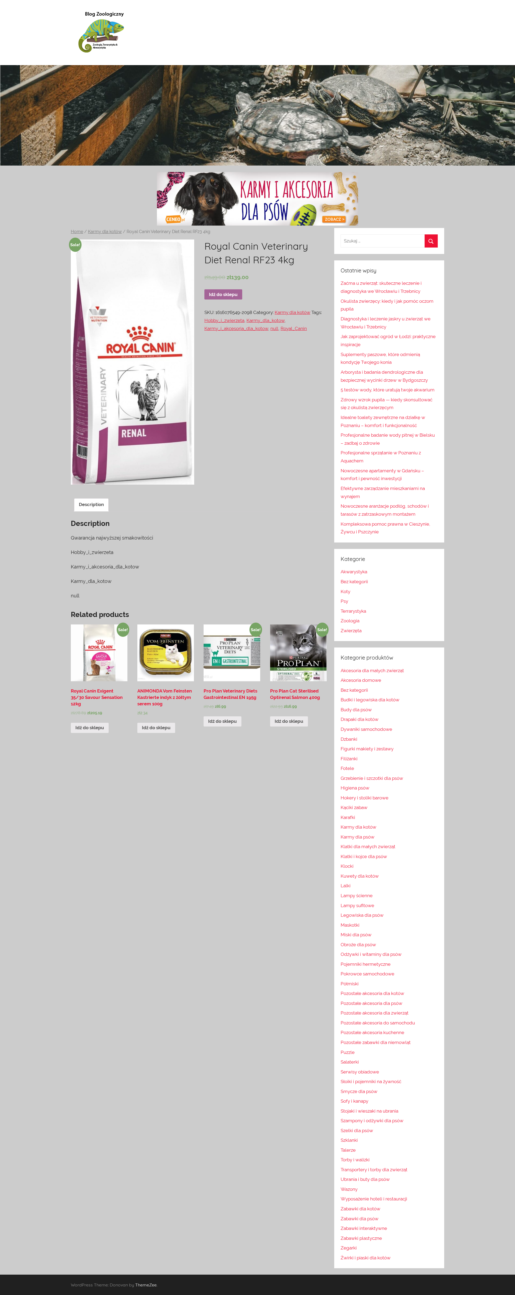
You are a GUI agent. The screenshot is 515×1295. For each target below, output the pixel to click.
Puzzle (348, 1052)
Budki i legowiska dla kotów (370, 699)
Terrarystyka (353, 611)
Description (91, 504)
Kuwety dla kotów (360, 876)
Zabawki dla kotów (360, 1208)
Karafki (348, 817)
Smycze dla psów (359, 1091)
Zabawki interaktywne (364, 1228)
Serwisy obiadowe (360, 1072)
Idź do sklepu (223, 294)
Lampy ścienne (357, 895)
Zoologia (350, 620)
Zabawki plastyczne (361, 1238)
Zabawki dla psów (359, 1218)
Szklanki (349, 1140)
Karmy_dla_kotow (266, 320)
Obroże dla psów (358, 944)
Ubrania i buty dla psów (365, 1179)
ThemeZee (146, 1284)
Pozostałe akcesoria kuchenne (372, 1032)
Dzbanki (349, 739)
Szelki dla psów (357, 1130)
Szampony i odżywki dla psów (372, 1120)
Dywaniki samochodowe (366, 729)
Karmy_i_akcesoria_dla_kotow (236, 328)
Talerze (348, 1150)
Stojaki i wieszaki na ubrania (369, 1111)
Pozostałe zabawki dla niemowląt (376, 1042)
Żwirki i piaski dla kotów (366, 1257)
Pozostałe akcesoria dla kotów (372, 993)
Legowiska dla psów (362, 915)
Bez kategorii (354, 581)
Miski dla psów (356, 934)
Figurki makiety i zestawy (367, 748)
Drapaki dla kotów (359, 719)
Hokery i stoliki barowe (364, 797)
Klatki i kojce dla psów (364, 856)
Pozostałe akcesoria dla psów (371, 1003)
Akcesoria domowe (361, 680)
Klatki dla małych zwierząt (368, 846)
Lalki (346, 885)
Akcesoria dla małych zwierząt (372, 670)
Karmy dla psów (357, 837)
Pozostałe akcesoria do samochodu (378, 1022)
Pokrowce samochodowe (367, 973)
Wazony (349, 1189)
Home (77, 231)
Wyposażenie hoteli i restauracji (374, 1199)
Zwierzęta (351, 630)
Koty (345, 591)
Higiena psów (355, 788)
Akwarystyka (354, 571)
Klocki (347, 866)
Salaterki (350, 1062)
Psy (344, 601)
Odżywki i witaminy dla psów (371, 954)
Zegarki (349, 1248)
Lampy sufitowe (357, 905)
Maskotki (350, 925)
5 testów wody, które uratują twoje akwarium (388, 389)
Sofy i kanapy (354, 1101)
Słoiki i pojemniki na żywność (371, 1081)
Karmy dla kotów (105, 231)
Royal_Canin (294, 328)
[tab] (91, 504)
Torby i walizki (355, 1159)
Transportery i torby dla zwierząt (374, 1169)
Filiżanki (349, 758)
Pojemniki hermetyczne (366, 964)
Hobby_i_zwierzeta (224, 320)
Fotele (347, 768)
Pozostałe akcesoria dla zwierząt (375, 1013)
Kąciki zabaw (354, 807)
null (274, 328)
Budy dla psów (356, 709)
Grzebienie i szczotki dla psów (372, 778)
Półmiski (350, 983)
